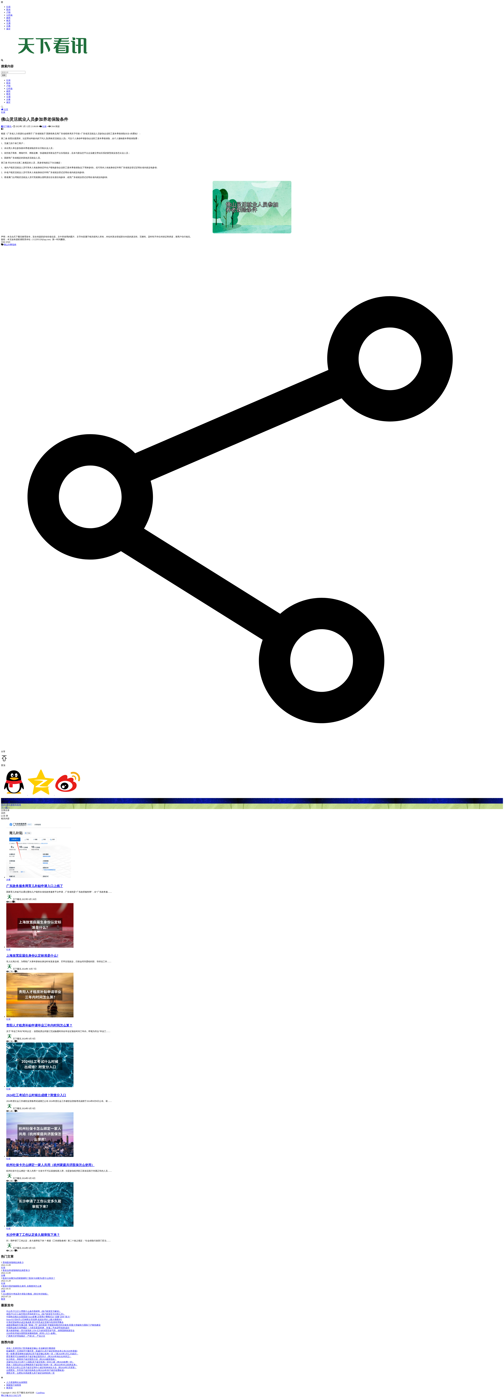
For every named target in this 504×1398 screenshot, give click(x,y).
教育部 (9, 1388)
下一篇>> (5, 807)
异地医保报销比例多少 (13, 1262)
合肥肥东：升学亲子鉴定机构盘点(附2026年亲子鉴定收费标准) (35, 1370)
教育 (8, 20)
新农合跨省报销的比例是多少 (16, 1270)
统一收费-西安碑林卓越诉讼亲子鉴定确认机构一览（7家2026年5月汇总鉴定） (42, 1354)
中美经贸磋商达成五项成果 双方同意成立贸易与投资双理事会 (35, 1322)
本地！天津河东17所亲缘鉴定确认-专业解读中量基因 (30, 1348)
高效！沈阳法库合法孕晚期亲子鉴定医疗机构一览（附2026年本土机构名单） (42, 1365)
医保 (8, 9)
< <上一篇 (5, 802)
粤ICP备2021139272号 (11, 1395)
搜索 (4, 75)
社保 (8, 7)
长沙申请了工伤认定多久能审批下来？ (33, 1234)
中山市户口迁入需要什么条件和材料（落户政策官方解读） (33, 1311)
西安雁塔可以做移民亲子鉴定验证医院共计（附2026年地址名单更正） (38, 1356)
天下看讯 (7, 126)
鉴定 (8, 29)
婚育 (8, 18)
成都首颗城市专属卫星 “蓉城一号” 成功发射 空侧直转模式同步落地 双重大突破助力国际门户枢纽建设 (53, 1325)
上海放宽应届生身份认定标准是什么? (32, 955)
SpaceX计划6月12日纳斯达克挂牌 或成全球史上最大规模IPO (34, 1319)
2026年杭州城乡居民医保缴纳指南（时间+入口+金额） (31, 1333)
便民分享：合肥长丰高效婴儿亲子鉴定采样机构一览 (30, 1373)
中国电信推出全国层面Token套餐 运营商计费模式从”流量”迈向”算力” (38, 1317)
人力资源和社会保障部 (16, 1382)
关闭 (3, 813)
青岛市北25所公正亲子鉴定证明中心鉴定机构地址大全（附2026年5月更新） (41, 1367)
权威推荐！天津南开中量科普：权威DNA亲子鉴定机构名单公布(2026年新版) (41, 1351)
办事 (8, 26)
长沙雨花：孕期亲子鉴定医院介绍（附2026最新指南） (31, 1359)
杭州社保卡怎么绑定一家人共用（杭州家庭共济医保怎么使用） (50, 1165)
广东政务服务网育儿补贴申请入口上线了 (34, 886)
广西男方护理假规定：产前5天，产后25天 (25, 1336)
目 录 (5, 816)
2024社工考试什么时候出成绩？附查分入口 (36, 1095)
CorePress (40, 1393)
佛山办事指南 (10, 244)
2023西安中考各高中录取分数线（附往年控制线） (26, 1294)
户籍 (8, 12)
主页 (5, 109)
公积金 (9, 15)
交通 (8, 23)
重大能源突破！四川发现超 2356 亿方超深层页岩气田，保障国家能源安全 (40, 1330)
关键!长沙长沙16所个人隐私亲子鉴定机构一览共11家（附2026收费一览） (40, 1362)
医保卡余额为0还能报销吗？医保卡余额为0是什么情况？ (29, 1278)
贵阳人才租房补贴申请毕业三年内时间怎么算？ (39, 1025)
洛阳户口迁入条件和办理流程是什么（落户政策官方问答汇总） (35, 1314)
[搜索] (252, 107)
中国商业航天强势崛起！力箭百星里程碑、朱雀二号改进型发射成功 (37, 1328)
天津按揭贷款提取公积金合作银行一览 (19, 799)
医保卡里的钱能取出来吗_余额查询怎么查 (22, 1286)
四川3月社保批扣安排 (11, 805)
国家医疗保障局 (13, 1385)
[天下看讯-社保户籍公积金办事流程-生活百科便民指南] (53, 58)
